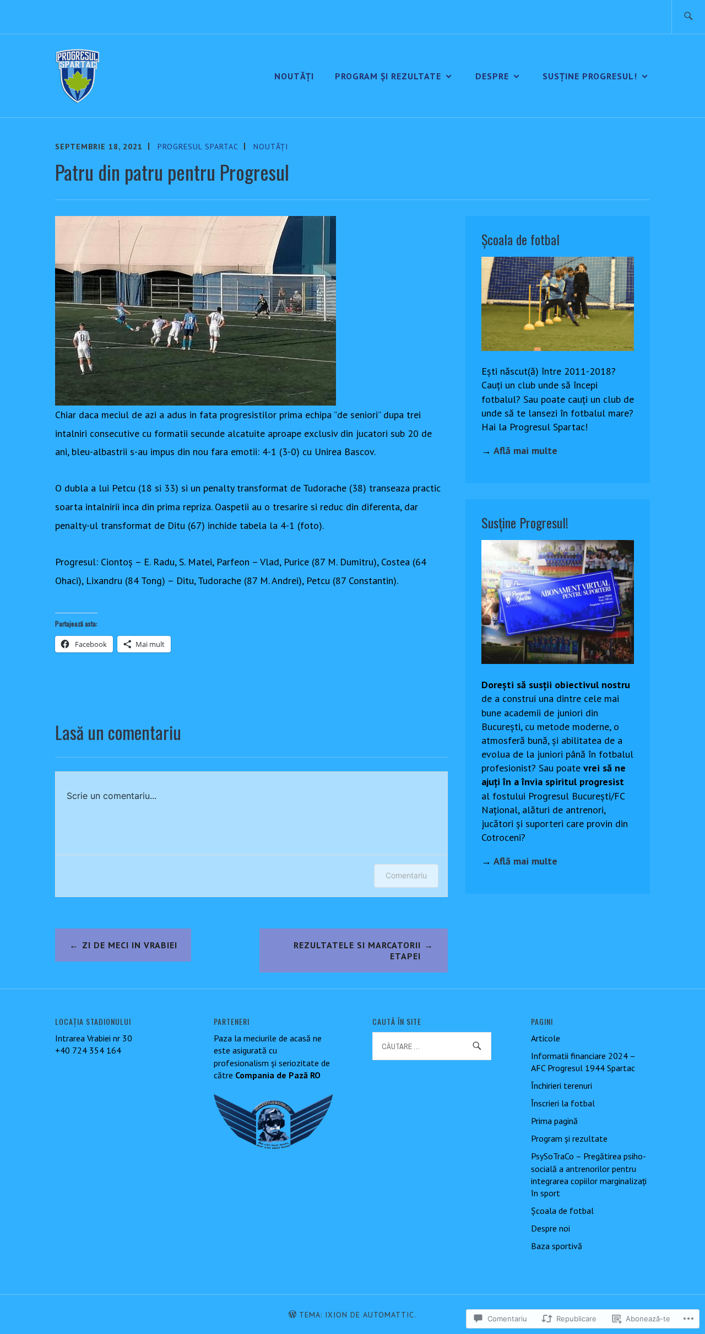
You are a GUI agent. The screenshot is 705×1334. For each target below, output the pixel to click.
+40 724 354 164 (88, 1050)
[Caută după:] (688, 17)
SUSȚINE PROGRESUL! (590, 76)
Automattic (388, 1315)
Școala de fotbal (562, 1210)
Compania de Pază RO (278, 1075)
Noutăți (294, 76)
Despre (492, 76)
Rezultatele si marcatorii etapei (357, 950)
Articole (545, 1038)
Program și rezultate (388, 76)
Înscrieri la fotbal (563, 1103)
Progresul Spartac (198, 147)
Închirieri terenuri (561, 1085)
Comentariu (406, 875)
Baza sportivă (556, 1245)
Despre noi (550, 1228)
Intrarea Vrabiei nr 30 (93, 1038)
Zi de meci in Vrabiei (129, 944)
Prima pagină (554, 1120)
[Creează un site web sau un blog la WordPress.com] (292, 1315)
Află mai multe (525, 450)
